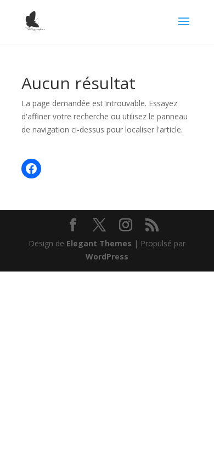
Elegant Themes (99, 243)
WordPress (107, 256)
